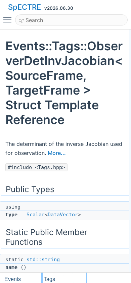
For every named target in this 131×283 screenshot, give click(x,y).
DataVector (63, 215)
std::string (43, 260)
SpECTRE (24, 7)
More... (57, 153)
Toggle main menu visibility (9, 19)
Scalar (36, 215)
